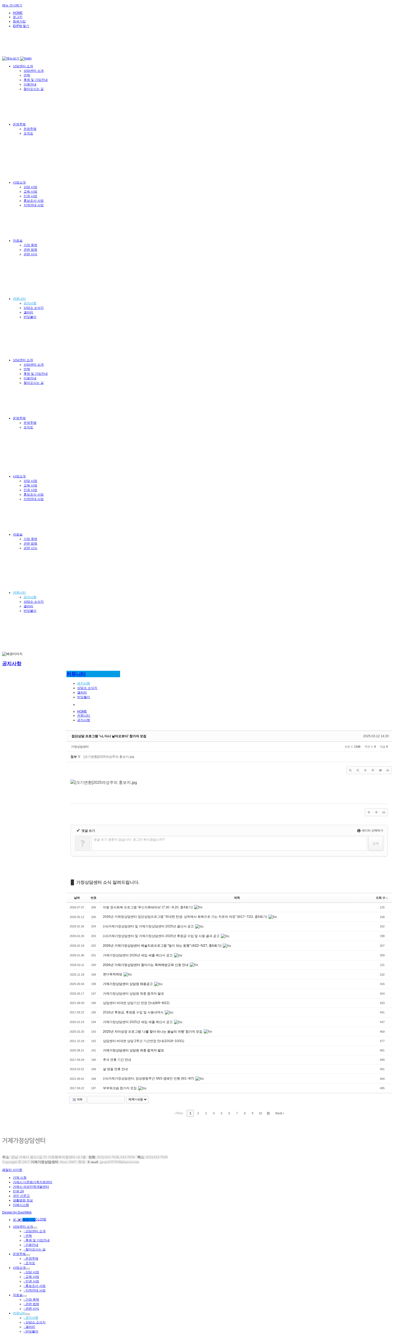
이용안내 (30, 84)
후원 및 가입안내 (36, 80)
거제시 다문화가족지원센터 (32, 1182)
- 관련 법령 (31, 1304)
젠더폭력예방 (113, 974)
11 (268, 1113)
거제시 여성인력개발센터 (31, 1187)
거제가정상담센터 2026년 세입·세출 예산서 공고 (138, 955)
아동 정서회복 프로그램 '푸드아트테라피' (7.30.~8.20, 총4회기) (148, 907)
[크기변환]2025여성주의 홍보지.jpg (109, 757)
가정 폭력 (30, 245)
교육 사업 (30, 191)
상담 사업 (30, 187)
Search (121, 1100)
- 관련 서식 (31, 1308)
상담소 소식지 (34, 308)
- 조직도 (29, 1263)
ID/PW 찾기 (21, 26)
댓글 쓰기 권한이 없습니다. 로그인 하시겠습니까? (129, 839)
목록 (79, 1099)
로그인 (18, 17)
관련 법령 (30, 250)
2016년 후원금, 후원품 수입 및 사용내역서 (133, 1012)
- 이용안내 (31, 1245)
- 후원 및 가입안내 (37, 1240)
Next (279, 1113)
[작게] (358, 770)
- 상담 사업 (31, 1272)
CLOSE (40, 1219)
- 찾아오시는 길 (35, 1249)
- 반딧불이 (31, 1331)
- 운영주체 (31, 1258)
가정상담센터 (80, 746)
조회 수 (380, 897)
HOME (18, 13)
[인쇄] (388, 770)
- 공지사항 (31, 1318)
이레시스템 (21, 1205)
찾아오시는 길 (34, 89)
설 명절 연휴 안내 (115, 1069)
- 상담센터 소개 (35, 1231)
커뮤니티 (19, 299)
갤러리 (28, 312)
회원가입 (19, 21)
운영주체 (19, 124)
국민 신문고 (21, 1196)
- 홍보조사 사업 (35, 1286)
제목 (237, 897)
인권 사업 (30, 196)
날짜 (77, 897)
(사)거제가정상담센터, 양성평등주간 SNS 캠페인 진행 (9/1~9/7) (149, 1078)
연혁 (27, 75)
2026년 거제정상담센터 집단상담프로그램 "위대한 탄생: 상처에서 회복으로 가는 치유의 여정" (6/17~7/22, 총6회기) (185, 917)
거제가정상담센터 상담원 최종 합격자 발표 (133, 993)
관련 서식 (30, 254)
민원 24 (18, 1191)
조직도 (28, 133)
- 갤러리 (29, 1327)
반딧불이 (30, 317)
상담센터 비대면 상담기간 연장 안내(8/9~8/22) (136, 1003)
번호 (93, 897)
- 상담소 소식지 (35, 1322)
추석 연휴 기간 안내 (117, 1060)
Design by (17, 1212)
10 (260, 1113)
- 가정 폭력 (31, 1299)
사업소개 (19, 182)
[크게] (350, 770)
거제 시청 (20, 1177)
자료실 (18, 240)
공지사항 (30, 303)
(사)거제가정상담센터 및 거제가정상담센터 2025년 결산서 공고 (149, 926)
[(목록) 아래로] (373, 770)
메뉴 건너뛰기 (12, 5)
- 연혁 (28, 1236)
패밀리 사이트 (12, 1170)
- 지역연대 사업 (35, 1290)
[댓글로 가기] (380, 770)
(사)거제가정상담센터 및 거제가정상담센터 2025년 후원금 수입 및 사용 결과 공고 (161, 936)
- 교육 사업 (31, 1277)
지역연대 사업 (34, 205)
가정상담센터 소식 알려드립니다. (107, 882)
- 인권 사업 (31, 1281)
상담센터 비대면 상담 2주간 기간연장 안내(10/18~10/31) (143, 1041)
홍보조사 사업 (34, 201)
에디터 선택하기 (372, 830)
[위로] (365, 770)
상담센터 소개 (23, 66)
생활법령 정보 (23, 1200)
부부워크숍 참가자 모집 (120, 1088)
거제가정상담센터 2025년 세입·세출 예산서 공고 (138, 1022)
